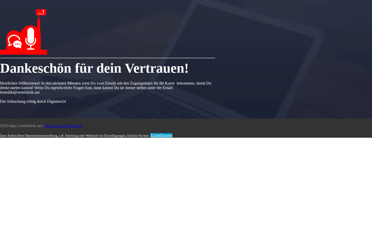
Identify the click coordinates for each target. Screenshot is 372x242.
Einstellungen (161, 135)
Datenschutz (73, 126)
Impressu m (54, 126)
